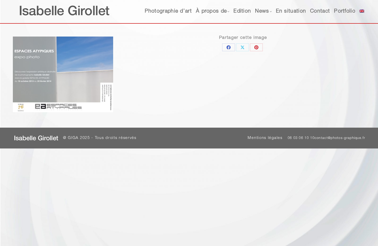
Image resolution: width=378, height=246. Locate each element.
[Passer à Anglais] (361, 12)
